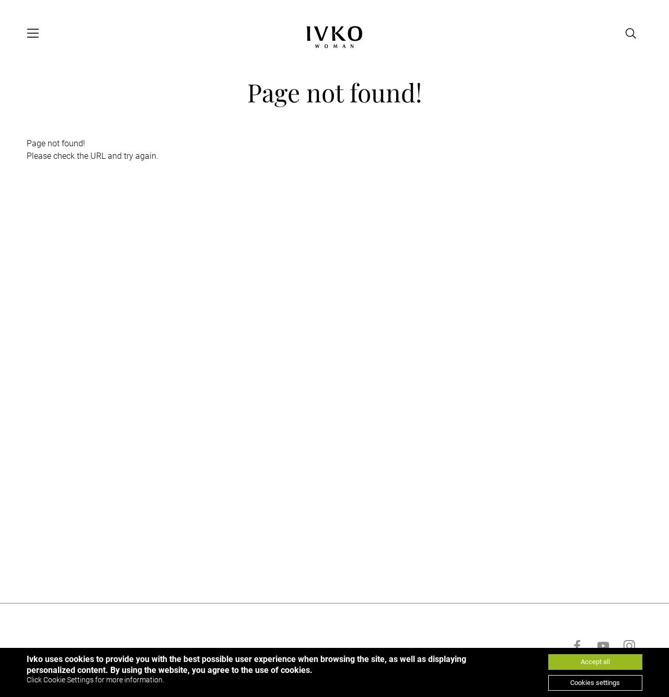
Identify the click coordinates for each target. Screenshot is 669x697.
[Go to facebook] (577, 646)
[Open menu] (32, 33)
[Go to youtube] (603, 646)
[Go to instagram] (629, 646)
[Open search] (630, 33)
